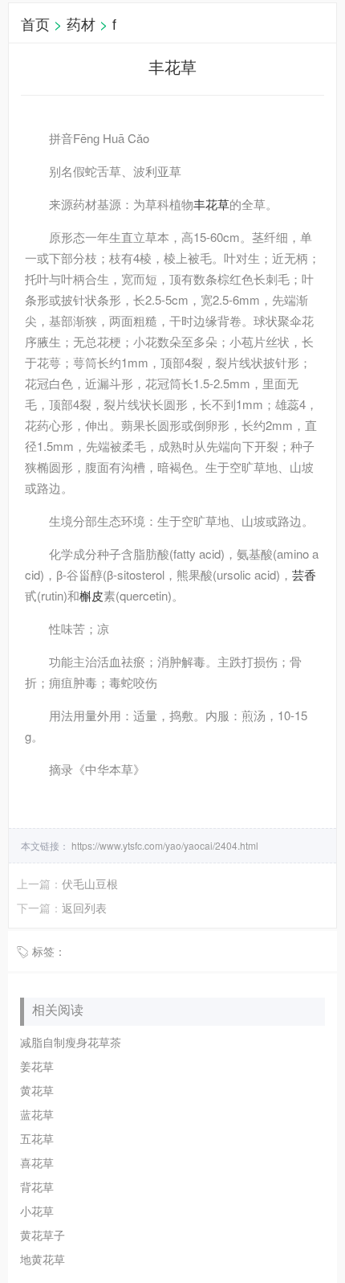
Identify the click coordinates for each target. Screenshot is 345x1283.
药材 (81, 23)
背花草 (37, 1186)
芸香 (304, 574)
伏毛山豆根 (90, 883)
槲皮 (91, 595)
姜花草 (37, 1066)
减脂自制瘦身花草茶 (70, 1042)
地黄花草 (42, 1259)
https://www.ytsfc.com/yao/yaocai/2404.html (163, 845)
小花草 (37, 1211)
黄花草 (37, 1090)
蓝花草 (37, 1114)
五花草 (37, 1138)
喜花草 (37, 1162)
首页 (35, 23)
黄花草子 (42, 1235)
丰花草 (211, 203)
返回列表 (84, 908)
